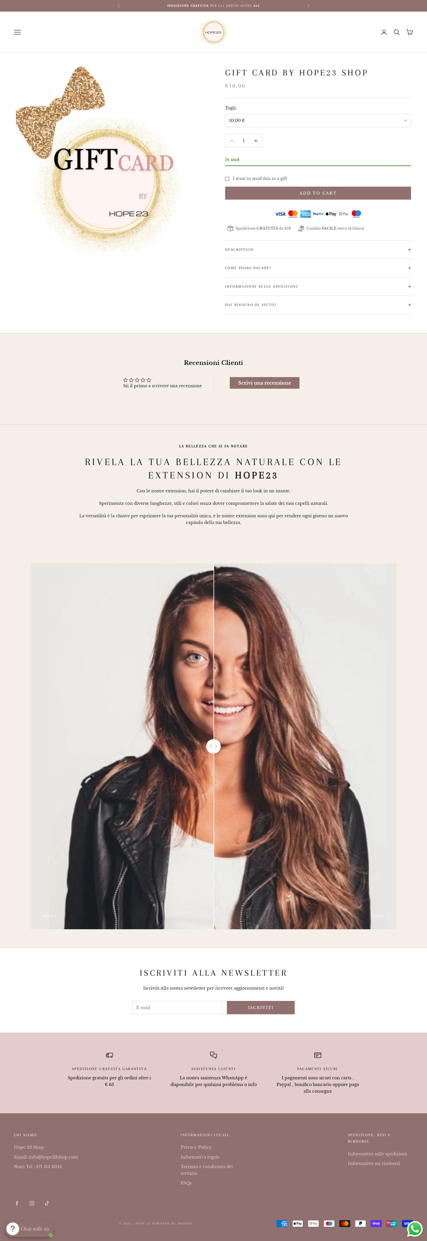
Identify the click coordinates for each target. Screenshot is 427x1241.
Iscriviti (261, 1007)
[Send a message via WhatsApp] (415, 1229)
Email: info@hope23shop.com (46, 1157)
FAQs (186, 1183)
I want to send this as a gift (260, 178)
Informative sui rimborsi (374, 1163)
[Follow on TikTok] (47, 1203)
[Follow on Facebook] (17, 1203)
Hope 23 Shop (29, 1147)
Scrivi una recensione (264, 383)
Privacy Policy (196, 1147)
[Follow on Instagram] (32, 1203)
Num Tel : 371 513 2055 (38, 1166)
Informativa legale (200, 1157)
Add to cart (318, 193)
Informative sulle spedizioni (377, 1154)
